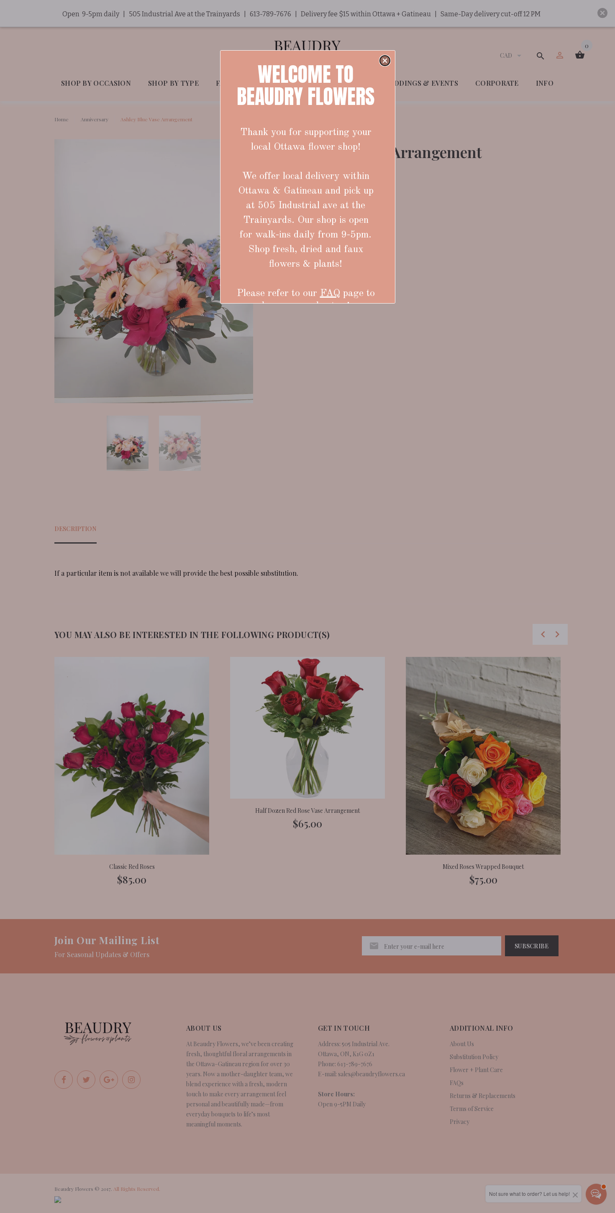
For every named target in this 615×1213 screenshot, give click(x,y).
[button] (385, 61)
